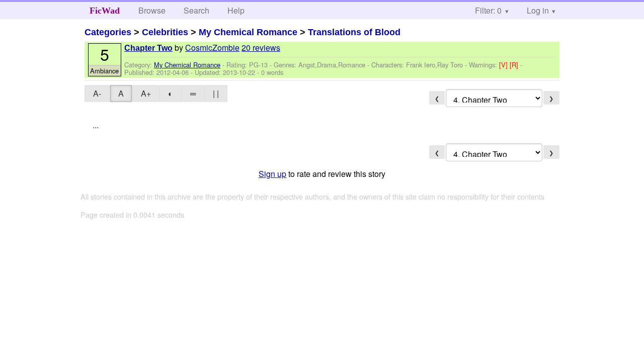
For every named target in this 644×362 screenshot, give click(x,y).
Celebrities (165, 32)
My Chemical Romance (248, 32)
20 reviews (261, 47)
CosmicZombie (212, 47)
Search (196, 10)
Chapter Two (148, 48)
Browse (152, 10)
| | (216, 93)
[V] (504, 64)
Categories (108, 32)
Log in (538, 10)
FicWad (105, 11)
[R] (515, 64)
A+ (146, 93)
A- (97, 93)
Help (236, 10)
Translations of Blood (354, 32)
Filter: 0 (488, 10)
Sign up (272, 173)
